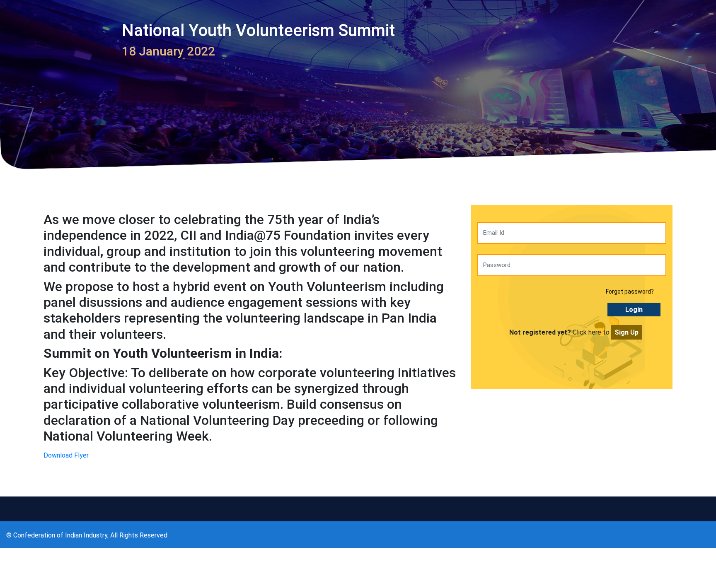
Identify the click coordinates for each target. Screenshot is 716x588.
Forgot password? (630, 291)
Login (634, 309)
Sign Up (626, 332)
